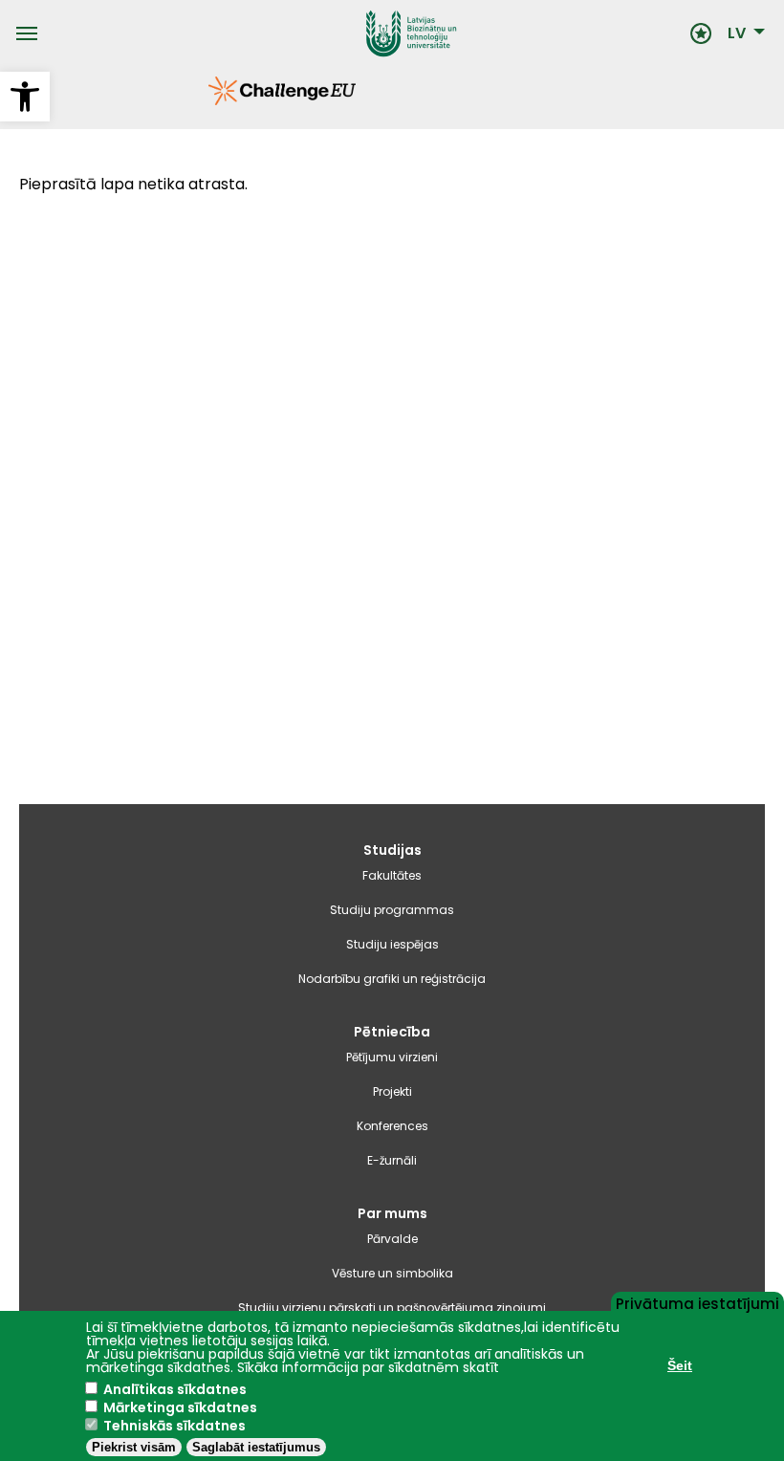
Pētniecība (392, 1031)
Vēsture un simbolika (392, 1273)
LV (737, 33)
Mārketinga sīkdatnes (180, 1407)
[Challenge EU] (208, 100)
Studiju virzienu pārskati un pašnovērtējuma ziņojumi (392, 1307)
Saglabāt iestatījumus (256, 1447)
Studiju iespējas (392, 944)
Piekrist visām (134, 1447)
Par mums (392, 1213)
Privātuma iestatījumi (697, 1302)
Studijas (392, 850)
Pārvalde (392, 1239)
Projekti (392, 1091)
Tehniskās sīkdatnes (174, 1425)
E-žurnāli (392, 1160)
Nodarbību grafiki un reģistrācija (392, 978)
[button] (25, 96)
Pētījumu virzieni (392, 1057)
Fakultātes (392, 875)
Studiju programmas (392, 910)
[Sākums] (363, 33)
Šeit (679, 1365)
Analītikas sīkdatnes (175, 1389)
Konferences (392, 1126)
